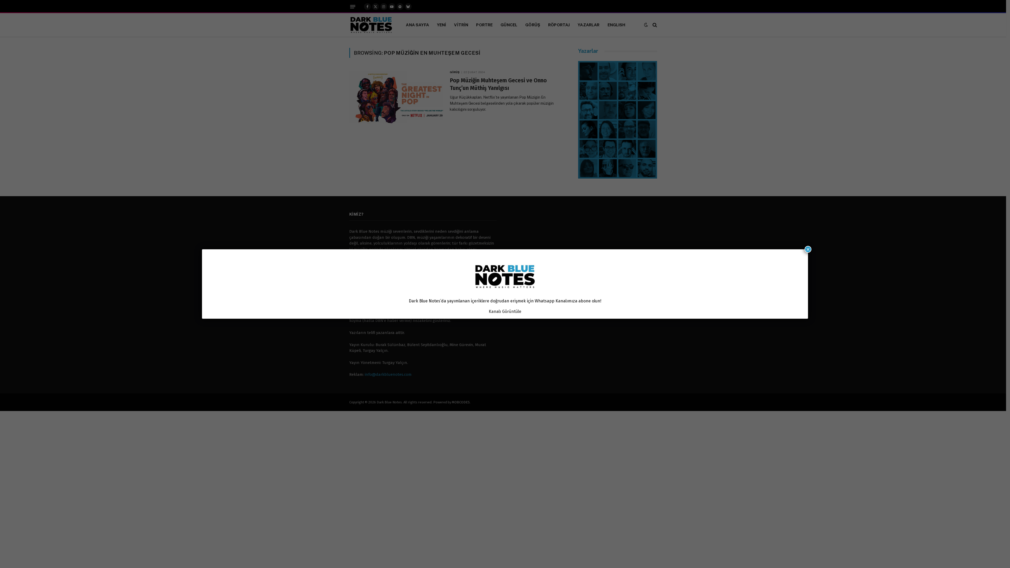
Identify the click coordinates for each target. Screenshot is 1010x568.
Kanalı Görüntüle (505, 311)
